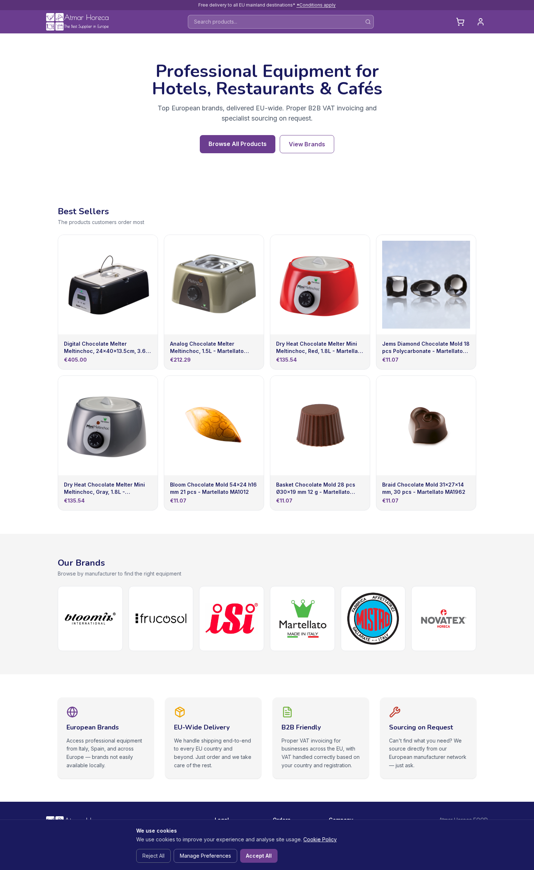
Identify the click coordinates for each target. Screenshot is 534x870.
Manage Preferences (205, 856)
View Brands (307, 144)
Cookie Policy (320, 839)
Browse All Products (238, 143)
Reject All (153, 856)
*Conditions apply (316, 5)
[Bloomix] (90, 618)
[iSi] (231, 618)
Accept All (259, 856)
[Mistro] (373, 618)
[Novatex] (443, 618)
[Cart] (460, 22)
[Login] (480, 22)
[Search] (368, 22)
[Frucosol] (161, 618)
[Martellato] (302, 618)
